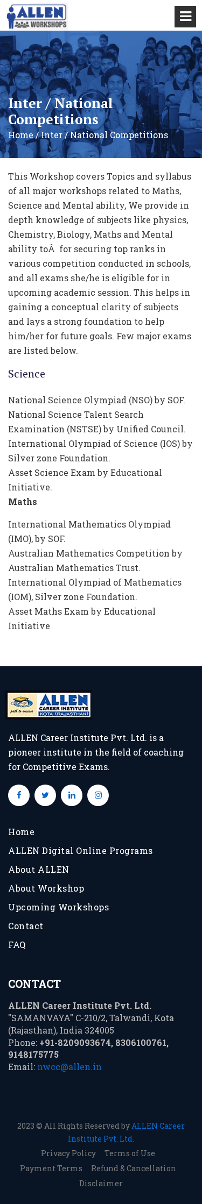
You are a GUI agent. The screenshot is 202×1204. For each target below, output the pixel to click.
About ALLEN (38, 869)
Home (21, 831)
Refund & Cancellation (133, 1168)
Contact (26, 925)
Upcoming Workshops (58, 907)
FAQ (17, 944)
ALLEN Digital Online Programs (80, 850)
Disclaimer (101, 1183)
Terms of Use (130, 1153)
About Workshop (46, 888)
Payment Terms (51, 1168)
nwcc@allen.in (69, 1066)
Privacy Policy (68, 1153)
